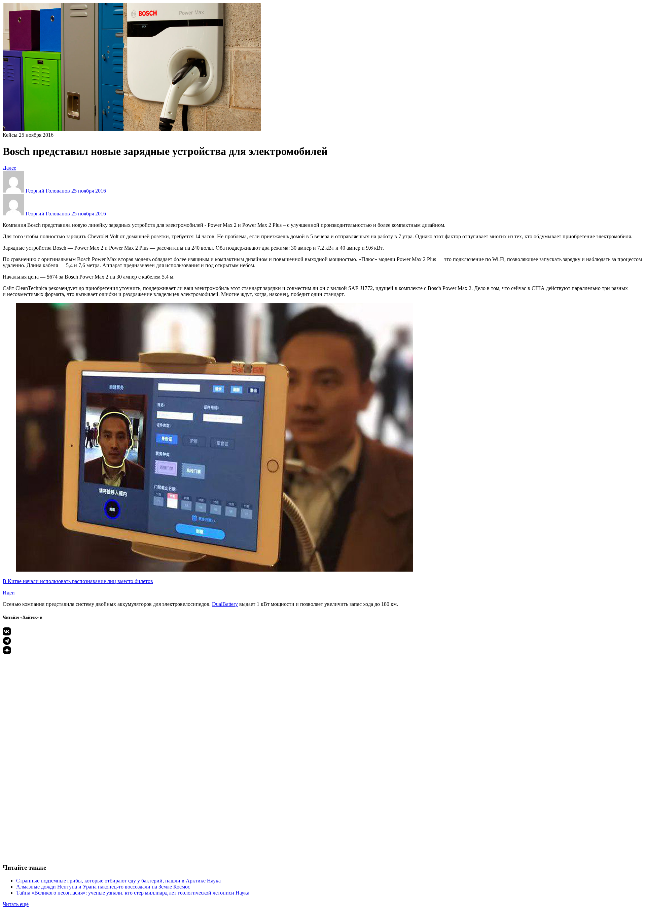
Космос (181, 887)
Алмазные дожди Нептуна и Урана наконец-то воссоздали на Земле (94, 887)
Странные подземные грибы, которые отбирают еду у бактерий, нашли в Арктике (111, 880)
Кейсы (10, 135)
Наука (214, 880)
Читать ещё (16, 904)
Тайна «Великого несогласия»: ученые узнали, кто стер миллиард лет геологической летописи (125, 893)
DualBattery (225, 604)
